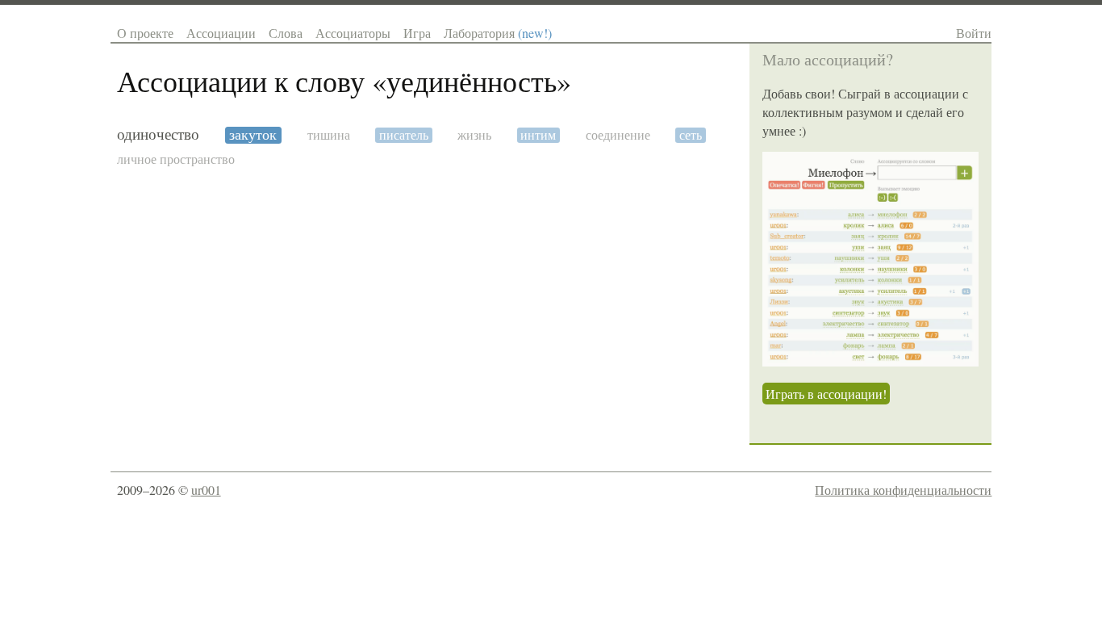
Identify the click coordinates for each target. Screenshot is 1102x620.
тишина (328, 135)
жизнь (474, 135)
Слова (286, 32)
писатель (403, 135)
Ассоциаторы (352, 32)
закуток (253, 135)
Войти (973, 32)
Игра (417, 32)
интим (538, 135)
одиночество (158, 135)
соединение (618, 135)
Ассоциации (221, 32)
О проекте (145, 32)
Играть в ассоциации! (826, 393)
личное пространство (176, 159)
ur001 (206, 489)
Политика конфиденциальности (903, 489)
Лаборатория (498, 32)
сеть (690, 135)
